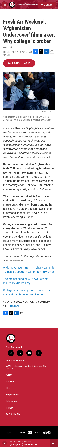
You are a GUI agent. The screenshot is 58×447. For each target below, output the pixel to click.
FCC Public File (13, 414)
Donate (48, 4)
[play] (5, 443)
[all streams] (54, 443)
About (9, 375)
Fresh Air (14, 305)
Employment (12, 395)
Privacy (9, 408)
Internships (11, 401)
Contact (10, 381)
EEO (8, 388)
